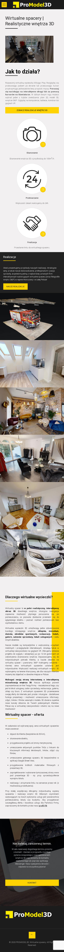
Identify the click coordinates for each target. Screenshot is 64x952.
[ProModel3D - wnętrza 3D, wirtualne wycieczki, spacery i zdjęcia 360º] (32, 4)
